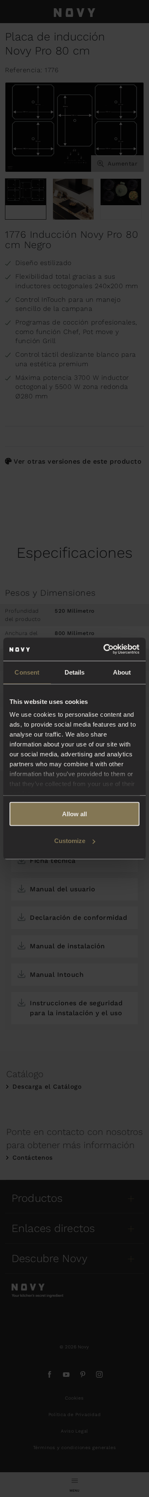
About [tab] (122, 671)
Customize (69, 840)
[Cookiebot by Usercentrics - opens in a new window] (105, 649)
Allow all (74, 813)
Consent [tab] (26, 671)
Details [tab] (75, 671)
